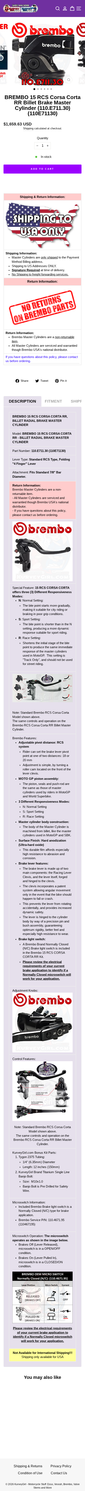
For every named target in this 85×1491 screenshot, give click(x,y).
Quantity (42, 138)
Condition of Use (30, 1473)
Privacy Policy (61, 1466)
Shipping (28, 128)
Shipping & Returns (28, 1466)
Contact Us (59, 1473)
